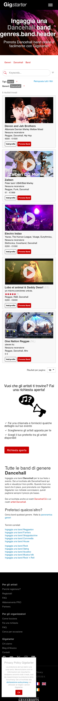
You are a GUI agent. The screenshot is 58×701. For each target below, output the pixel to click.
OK (18, 692)
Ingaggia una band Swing (17, 548)
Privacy (39, 672)
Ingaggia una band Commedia (19, 538)
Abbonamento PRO (11, 602)
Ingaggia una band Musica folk (19, 554)
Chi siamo (7, 643)
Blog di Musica (9, 647)
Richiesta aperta (16, 450)
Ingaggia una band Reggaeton (19, 529)
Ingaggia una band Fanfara (18, 532)
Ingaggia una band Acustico (18, 551)
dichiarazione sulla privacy (18, 682)
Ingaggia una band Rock (16, 545)
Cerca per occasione (12, 631)
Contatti (6, 652)
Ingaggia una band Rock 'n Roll (19, 557)
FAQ (4, 597)
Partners (6, 606)
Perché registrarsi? (11, 588)
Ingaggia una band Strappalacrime (21, 535)
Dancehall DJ (40, 498)
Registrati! (7, 593)
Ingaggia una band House (17, 541)
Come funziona (9, 618)
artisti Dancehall (18, 501)
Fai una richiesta (10, 622)
